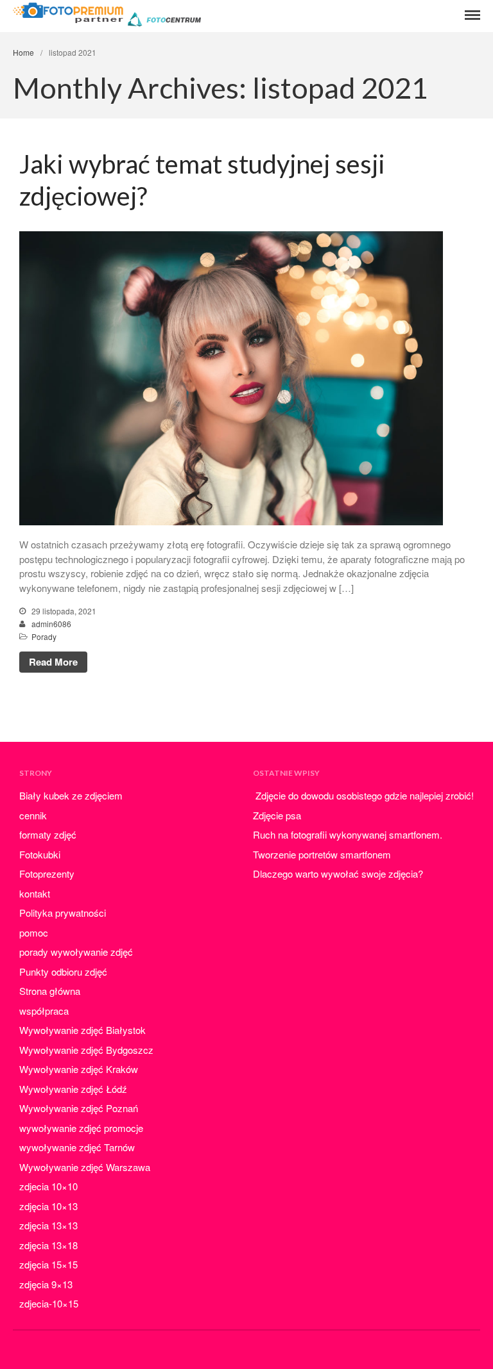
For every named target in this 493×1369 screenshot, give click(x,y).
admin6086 (51, 623)
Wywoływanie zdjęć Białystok (82, 1030)
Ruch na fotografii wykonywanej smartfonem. (347, 834)
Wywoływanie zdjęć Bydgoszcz (86, 1049)
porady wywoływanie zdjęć (76, 951)
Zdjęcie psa (277, 815)
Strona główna (49, 990)
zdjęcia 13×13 (48, 1225)
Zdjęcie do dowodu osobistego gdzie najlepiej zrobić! (363, 795)
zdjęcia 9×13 (46, 1284)
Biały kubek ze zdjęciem (71, 795)
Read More (53, 662)
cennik (33, 815)
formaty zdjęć (47, 834)
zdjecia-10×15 (48, 1303)
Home (23, 52)
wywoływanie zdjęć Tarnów (77, 1147)
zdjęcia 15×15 (48, 1264)
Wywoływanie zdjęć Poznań (78, 1108)
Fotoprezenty (46, 873)
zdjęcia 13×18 (48, 1245)
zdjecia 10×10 (48, 1186)
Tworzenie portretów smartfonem (322, 854)
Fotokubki (39, 854)
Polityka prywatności (62, 912)
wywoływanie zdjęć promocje (81, 1128)
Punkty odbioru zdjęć (63, 971)
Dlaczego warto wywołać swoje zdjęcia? (338, 873)
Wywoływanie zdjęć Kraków (78, 1069)
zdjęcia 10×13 (48, 1206)
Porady (43, 636)
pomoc (33, 932)
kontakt (34, 893)
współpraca (44, 1010)
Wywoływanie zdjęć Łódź (73, 1088)
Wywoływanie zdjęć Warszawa (84, 1167)
